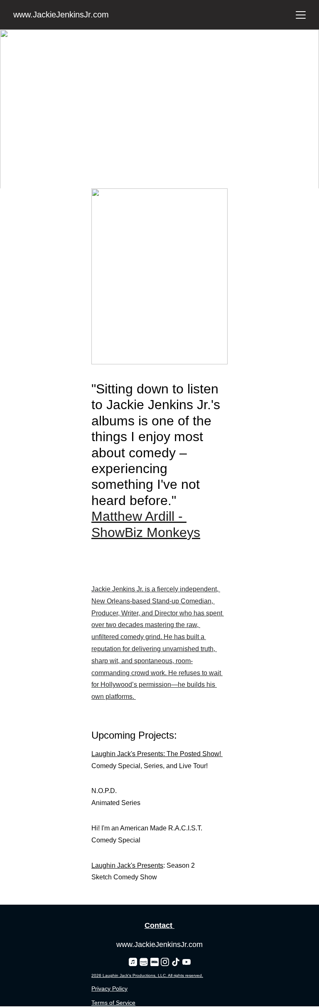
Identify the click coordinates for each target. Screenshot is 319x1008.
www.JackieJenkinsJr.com (159, 944)
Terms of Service (113, 1002)
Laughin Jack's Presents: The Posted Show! (157, 753)
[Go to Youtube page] (186, 962)
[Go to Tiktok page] (176, 962)
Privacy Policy (109, 988)
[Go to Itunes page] (133, 962)
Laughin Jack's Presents (127, 865)
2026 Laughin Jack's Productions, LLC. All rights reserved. (147, 975)
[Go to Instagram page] (165, 962)
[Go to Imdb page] (154, 962)
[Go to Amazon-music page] (144, 962)
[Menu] (301, 15)
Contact (158, 925)
